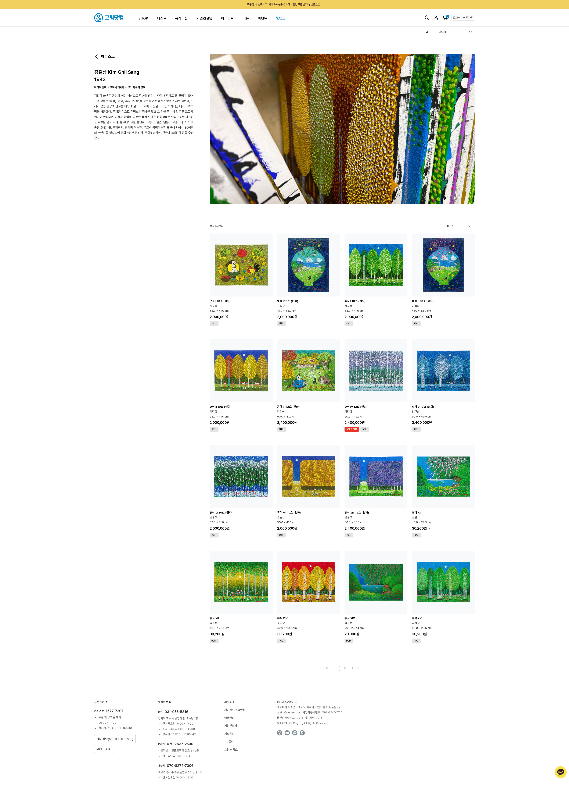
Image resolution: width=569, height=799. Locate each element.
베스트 (161, 18)
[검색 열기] (427, 17)
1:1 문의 (229, 741)
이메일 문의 (103, 749)
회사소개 (229, 702)
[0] (445, 17)
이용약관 (229, 718)
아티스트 (227, 18)
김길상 (213, 306)
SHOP (143, 18)
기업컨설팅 (204, 18)
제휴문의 (229, 733)
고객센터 (99, 702)
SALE (280, 18)
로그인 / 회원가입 (463, 17)
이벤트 (262, 18)
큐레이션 (181, 18)
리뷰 (246, 18)
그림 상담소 (231, 749)
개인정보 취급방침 (234, 710)
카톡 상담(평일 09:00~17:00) (114, 739)
